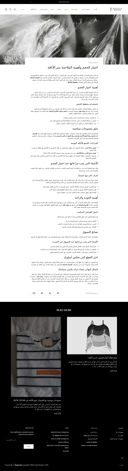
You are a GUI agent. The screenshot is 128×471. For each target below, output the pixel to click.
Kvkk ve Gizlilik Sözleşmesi (60, 439)
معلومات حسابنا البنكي (116, 439)
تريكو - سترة (74, 9)
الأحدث (95, 9)
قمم (52, 9)
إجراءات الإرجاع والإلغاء (90, 435)
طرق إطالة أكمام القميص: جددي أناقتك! (102, 357)
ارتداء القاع (33, 9)
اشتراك (29, 446)
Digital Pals (18, 465)
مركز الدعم (93, 432)
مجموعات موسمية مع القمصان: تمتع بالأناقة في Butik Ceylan (37, 400)
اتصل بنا (120, 435)
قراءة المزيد (113, 370)
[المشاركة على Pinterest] (42, 293)
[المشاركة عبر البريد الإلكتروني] (34, 293)
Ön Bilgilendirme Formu (60, 435)
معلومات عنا (119, 432)
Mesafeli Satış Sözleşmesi (60, 432)
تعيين (66, 9)
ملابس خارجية (43, 9)
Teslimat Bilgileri (91, 442)
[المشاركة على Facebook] (58, 293)
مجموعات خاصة (86, 9)
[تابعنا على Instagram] (122, 458)
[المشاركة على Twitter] (50, 293)
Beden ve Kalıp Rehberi (89, 445)
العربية (22, 9)
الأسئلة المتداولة (92, 439)
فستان (59, 9)
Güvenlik (66, 451)
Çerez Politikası (63, 442)
